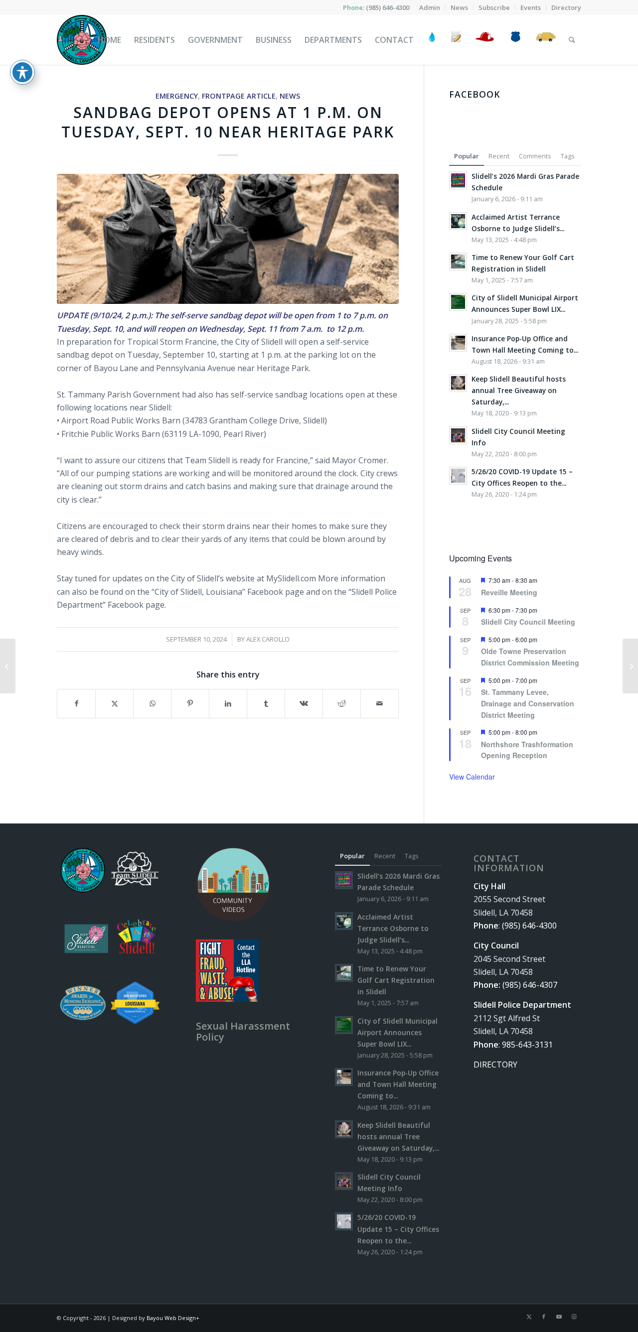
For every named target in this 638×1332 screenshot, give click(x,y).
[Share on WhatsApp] (152, 703)
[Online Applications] (456, 40)
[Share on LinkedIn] (228, 703)
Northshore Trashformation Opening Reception (527, 750)
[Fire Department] (484, 40)
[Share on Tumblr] (266, 703)
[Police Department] (515, 40)
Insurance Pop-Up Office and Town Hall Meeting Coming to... (398, 1084)
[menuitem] (430, 7)
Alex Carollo (268, 639)
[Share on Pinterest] (190, 703)
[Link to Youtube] (558, 1316)
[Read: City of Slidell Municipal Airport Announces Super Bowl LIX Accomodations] (458, 302)
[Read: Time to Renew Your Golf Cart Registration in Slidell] (458, 261)
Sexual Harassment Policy (243, 1031)
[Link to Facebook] (543, 1316)
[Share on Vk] (303, 703)
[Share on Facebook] (76, 703)
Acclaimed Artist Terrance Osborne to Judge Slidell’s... (393, 928)
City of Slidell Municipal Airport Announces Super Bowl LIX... (397, 1032)
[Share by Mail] (379, 703)
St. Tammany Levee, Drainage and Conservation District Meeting (527, 703)
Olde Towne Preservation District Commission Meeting (530, 656)
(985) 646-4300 (387, 7)
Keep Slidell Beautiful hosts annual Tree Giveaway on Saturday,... (519, 390)
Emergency (177, 96)
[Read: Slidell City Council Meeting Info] (458, 435)
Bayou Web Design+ (173, 1318)
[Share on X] (114, 703)
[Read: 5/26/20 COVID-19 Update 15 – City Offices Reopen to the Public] (458, 476)
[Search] (572, 40)
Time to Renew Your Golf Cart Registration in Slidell (396, 980)
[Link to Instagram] (573, 1316)
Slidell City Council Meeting (528, 622)
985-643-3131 (527, 1044)
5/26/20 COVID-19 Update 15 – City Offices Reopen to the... (398, 1228)
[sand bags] (228, 239)
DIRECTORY (495, 1064)
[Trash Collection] (546, 40)
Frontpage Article (239, 96)
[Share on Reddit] (341, 703)
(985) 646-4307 (529, 984)
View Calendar (472, 777)
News (290, 96)
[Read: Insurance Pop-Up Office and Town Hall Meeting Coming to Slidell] (458, 343)
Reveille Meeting (509, 592)
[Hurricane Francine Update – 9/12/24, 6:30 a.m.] (630, 666)
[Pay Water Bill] (432, 40)
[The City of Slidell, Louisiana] (82, 40)
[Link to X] (528, 1316)
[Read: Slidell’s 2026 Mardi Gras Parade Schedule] (458, 180)
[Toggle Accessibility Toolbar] (22, 72)
